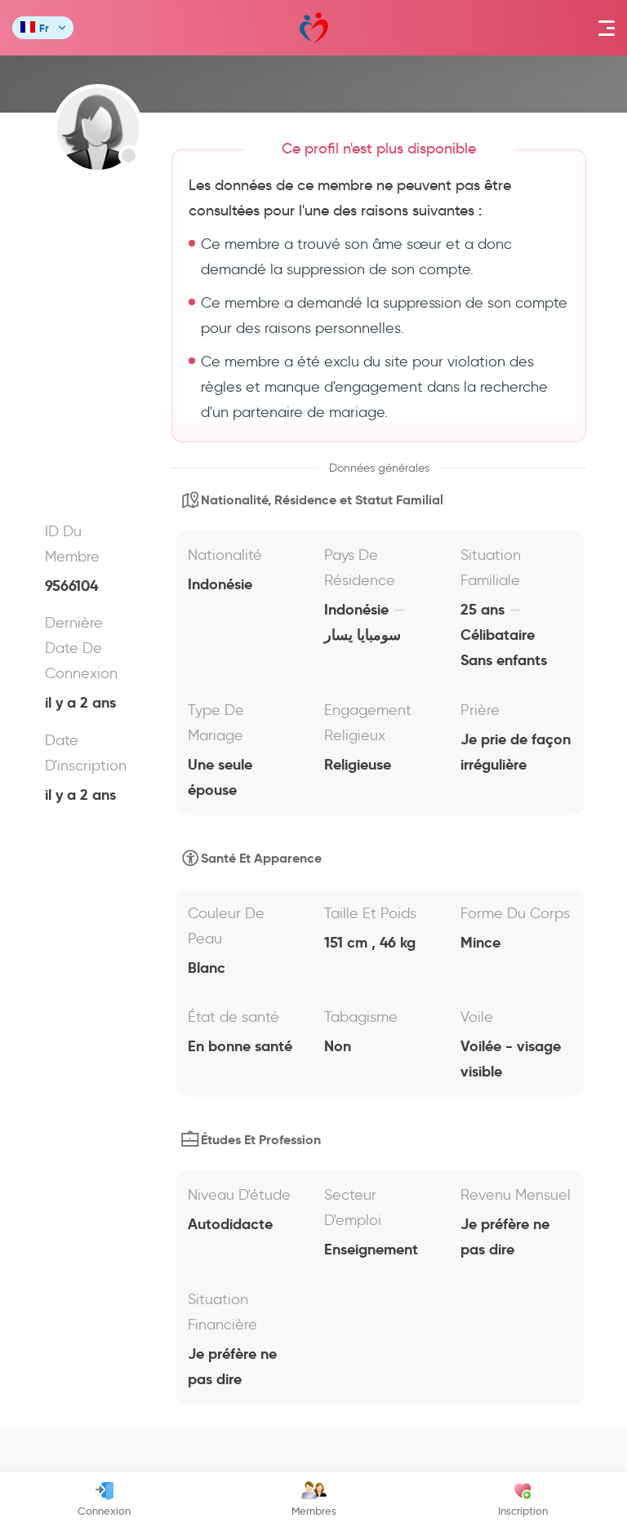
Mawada (314, 27)
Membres (313, 1510)
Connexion (104, 1510)
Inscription (523, 1510)
